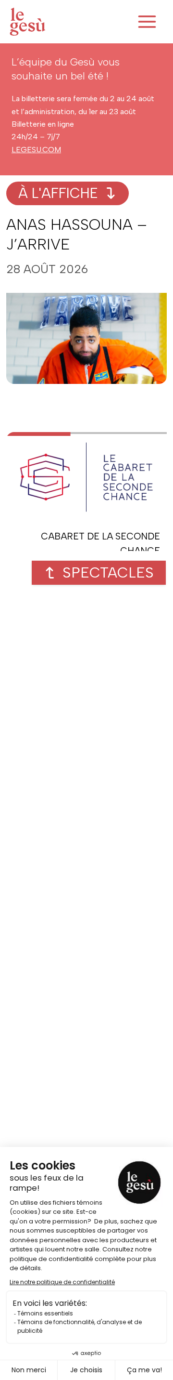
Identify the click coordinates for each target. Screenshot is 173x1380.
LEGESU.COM (36, 149)
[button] (99, 573)
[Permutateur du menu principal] (147, 21)
